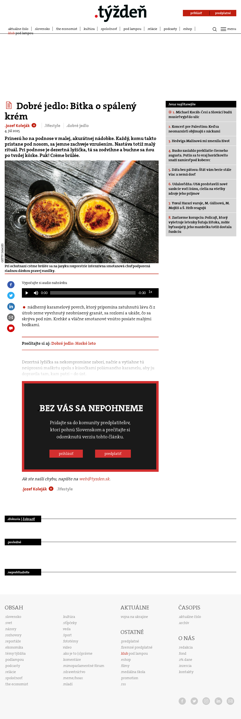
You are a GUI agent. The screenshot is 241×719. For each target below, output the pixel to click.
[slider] (93, 293)
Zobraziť (29, 519)
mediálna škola (133, 672)
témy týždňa (15, 653)
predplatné (130, 641)
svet (8, 622)
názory (10, 629)
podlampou (14, 659)
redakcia (186, 647)
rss (123, 684)
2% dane (185, 659)
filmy (125, 665)
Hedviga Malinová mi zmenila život (199, 141)
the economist (66, 29)
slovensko (42, 29)
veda (67, 629)
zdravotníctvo (74, 672)
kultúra (89, 29)
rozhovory (13, 635)
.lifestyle (52, 125)
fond (182, 653)
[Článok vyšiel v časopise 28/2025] (9, 105)
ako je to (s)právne (77, 653)
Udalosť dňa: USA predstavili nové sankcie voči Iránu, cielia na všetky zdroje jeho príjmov (198, 189)
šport (67, 635)
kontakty (186, 672)
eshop (187, 29)
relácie (152, 29)
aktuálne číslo (18, 29)
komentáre (72, 659)
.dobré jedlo (77, 125)
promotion (129, 678)
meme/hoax (73, 678)
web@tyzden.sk (94, 479)
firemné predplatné (137, 647)
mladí (67, 684)
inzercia (185, 665)
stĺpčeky (70, 622)
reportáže (13, 641)
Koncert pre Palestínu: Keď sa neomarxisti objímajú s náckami (194, 129)
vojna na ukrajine (134, 616)
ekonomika (14, 647)
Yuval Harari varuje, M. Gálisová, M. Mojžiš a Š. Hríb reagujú (199, 205)
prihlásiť (66, 453)
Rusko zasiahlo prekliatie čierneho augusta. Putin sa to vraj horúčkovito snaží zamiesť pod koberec (198, 155)
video (67, 647)
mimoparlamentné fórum (83, 665)
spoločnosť (109, 29)
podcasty (170, 29)
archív (184, 622)
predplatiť (112, 453)
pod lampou (132, 29)
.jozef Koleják (18, 125)
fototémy (70, 641)
